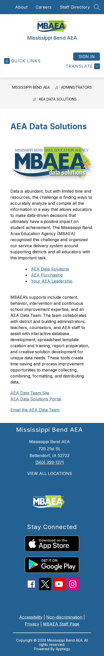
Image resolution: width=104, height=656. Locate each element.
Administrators (76, 87)
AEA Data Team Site (29, 392)
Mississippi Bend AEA (31, 87)
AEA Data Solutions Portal (35, 398)
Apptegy (63, 649)
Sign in (87, 56)
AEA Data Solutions (58, 99)
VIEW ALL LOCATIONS (49, 473)
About (21, 7)
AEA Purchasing (47, 274)
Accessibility (30, 617)
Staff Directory (75, 7)
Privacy (32, 623)
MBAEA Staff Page (61, 623)
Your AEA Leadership (51, 281)
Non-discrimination (64, 617)
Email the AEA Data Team (35, 409)
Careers (44, 7)
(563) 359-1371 (49, 462)
